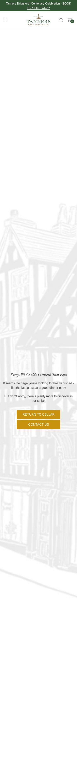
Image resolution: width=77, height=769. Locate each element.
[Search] (61, 20)
